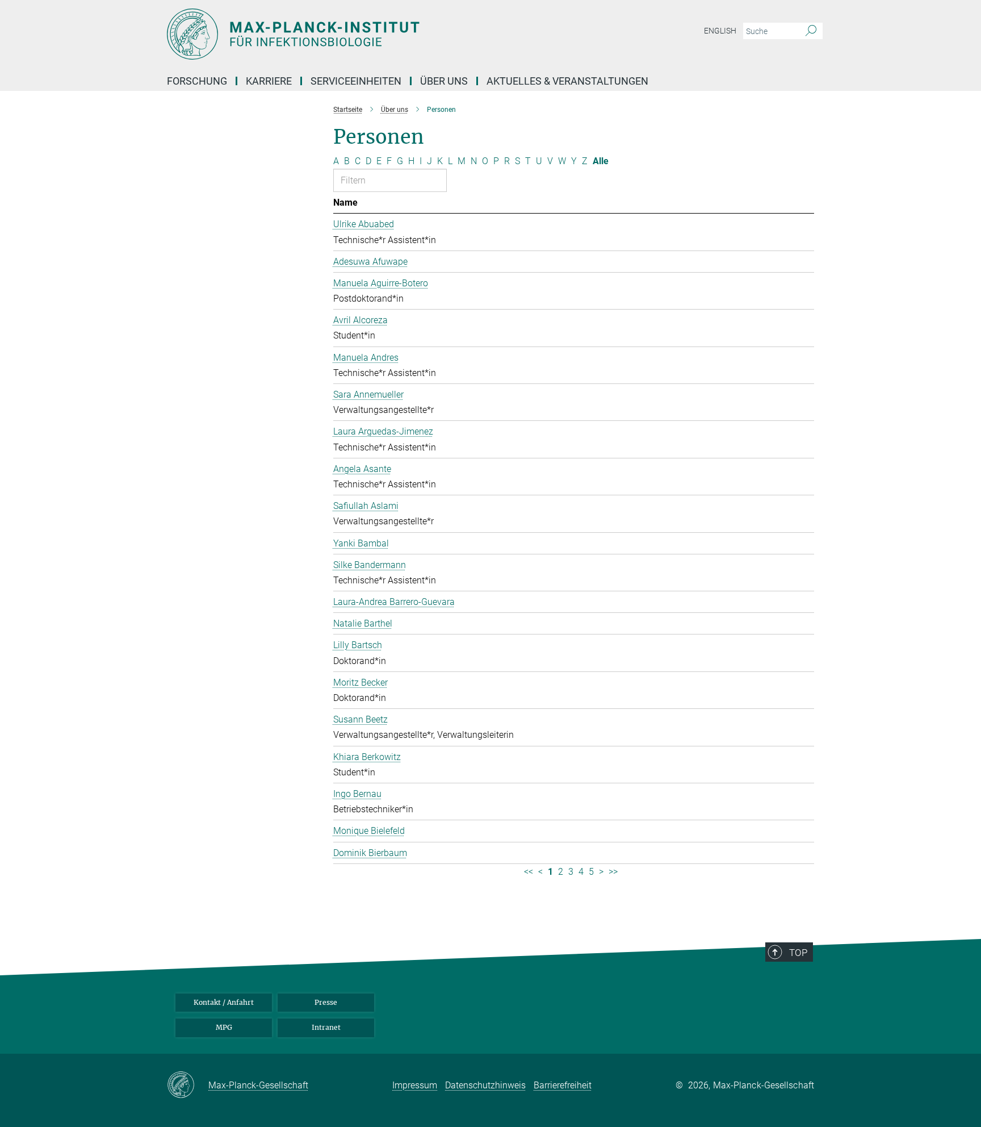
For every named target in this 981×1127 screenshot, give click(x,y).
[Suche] (811, 31)
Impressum (414, 1085)
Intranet (326, 1027)
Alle (601, 161)
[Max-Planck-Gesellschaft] (187, 1085)
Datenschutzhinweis (485, 1085)
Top (798, 952)
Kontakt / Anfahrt (224, 1002)
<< (528, 871)
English (720, 30)
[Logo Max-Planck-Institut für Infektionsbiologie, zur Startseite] (380, 34)
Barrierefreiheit (563, 1085)
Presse (326, 1002)
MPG (224, 1027)
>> (613, 871)
